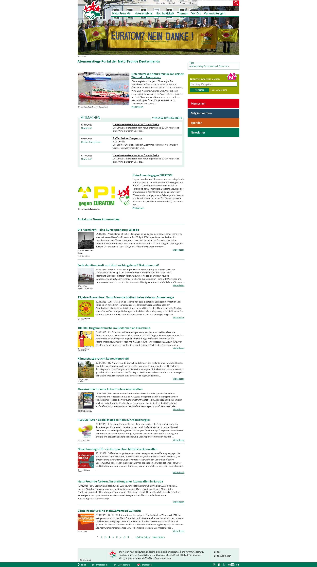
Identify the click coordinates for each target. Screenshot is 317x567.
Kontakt (172, 2)
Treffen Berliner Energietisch (127, 138)
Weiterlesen (137, 106)
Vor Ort (196, 13)
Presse (182, 2)
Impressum (101, 564)
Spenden (196, 123)
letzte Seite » (159, 537)
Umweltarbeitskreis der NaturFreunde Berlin (136, 124)
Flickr (237, 565)
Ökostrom (224, 66)
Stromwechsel (211, 66)
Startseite (160, 2)
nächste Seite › (143, 537)
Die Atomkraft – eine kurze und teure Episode (108, 230)
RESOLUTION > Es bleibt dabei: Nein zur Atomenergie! (114, 420)
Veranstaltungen (214, 13)
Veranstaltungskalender (167, 117)
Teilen (84, 564)
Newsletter (198, 132)
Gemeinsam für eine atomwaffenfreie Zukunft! (109, 511)
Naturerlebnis (143, 13)
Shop (191, 2)
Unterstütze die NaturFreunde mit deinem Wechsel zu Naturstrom (157, 75)
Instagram (214, 565)
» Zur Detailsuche (219, 89)
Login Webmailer (222, 555)
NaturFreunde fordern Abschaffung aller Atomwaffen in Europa (120, 481)
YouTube (231, 565)
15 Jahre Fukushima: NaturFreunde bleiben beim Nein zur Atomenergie (126, 297)
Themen (182, 13)
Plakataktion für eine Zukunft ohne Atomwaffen (110, 389)
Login (217, 551)
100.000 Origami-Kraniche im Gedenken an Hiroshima (114, 328)
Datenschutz (124, 564)
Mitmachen (198, 103)
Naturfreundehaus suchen (205, 79)
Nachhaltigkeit (165, 13)
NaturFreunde (121, 13)
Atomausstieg (196, 66)
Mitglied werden (201, 113)
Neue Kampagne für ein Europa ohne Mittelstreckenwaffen (118, 449)
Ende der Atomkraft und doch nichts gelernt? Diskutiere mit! (118, 265)
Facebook (219, 565)
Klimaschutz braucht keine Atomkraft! (103, 358)
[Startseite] (90, 10)
